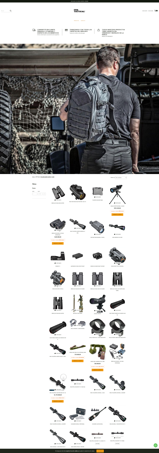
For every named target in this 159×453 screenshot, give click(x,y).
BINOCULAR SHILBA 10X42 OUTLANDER (98, 288)
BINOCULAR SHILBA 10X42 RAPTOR (58, 203)
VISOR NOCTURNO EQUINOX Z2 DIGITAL (97, 237)
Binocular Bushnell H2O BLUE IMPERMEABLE (58, 234)
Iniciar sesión (150, 10)
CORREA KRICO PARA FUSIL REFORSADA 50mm (77, 352)
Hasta (39, 191)
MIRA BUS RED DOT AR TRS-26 (57, 288)
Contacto (83, 20)
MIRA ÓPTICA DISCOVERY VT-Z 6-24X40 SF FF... (98, 441)
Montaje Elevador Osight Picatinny (98, 266)
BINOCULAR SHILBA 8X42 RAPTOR (58, 313)
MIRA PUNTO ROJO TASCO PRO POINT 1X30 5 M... (77, 201)
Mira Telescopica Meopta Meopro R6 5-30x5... (77, 232)
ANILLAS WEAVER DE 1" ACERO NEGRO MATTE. (97, 337)
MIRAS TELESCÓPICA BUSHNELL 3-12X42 (97, 392)
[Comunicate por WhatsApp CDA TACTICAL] (155, 445)
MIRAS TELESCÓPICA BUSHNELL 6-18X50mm (117, 392)
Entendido (100, 451)
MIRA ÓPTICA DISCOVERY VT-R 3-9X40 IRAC (77, 387)
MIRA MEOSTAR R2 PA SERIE (117, 237)
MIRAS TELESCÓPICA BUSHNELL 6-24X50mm (58, 424)
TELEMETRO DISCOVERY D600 (97, 200)
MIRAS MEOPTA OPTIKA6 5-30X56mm (77, 446)
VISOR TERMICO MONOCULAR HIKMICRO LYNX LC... (58, 338)
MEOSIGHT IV (57, 266)
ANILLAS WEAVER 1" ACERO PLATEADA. (77, 328)
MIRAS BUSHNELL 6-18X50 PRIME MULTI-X (57, 446)
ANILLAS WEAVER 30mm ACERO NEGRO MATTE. (117, 337)
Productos (76, 20)
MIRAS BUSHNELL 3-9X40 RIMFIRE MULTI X (117, 424)
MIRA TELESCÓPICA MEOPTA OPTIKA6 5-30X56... (58, 356)
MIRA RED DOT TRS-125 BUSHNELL (117, 266)
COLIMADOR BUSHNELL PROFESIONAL (77, 424)
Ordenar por (113, 177)
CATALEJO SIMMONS (97, 313)
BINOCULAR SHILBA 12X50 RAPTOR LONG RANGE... (117, 289)
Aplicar (44, 194)
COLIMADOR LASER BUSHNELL (97, 424)
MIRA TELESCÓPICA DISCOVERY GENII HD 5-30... (58, 392)
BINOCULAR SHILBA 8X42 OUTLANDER (77, 288)
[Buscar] (10, 10)
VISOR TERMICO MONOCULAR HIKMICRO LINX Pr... (117, 314)
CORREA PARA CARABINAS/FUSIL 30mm (98, 361)
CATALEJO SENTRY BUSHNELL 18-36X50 (117, 206)
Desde (33, 191)
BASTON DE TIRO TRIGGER (77, 313)
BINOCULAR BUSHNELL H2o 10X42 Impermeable (117, 362)
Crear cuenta (144, 10)
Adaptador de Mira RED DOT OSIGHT (77, 266)
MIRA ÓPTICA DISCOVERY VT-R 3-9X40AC (117, 440)
